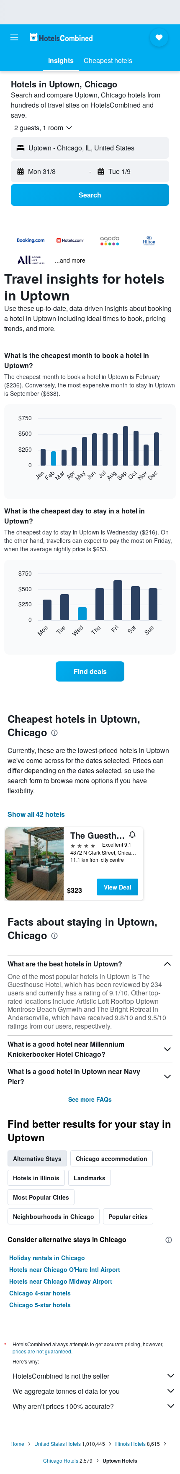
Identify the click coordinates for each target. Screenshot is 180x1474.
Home (17, 1443)
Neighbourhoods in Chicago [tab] (53, 1216)
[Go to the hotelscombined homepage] (61, 37)
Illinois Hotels (130, 1443)
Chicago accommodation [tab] (111, 1158)
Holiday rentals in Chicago (47, 1257)
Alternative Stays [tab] (37, 1158)
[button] (14, 37)
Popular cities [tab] (128, 1216)
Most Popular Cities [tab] (41, 1197)
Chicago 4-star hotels (40, 1293)
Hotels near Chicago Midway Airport (60, 1281)
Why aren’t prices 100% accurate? (63, 1406)
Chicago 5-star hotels (40, 1304)
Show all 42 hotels (36, 814)
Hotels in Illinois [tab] (36, 1178)
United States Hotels (57, 1443)
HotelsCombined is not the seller (61, 1376)
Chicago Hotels (60, 1460)
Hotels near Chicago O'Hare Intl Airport (64, 1269)
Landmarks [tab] (89, 1178)
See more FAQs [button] (90, 1099)
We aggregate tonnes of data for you (66, 1391)
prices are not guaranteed (42, 1351)
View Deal (117, 887)
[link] (90, 671)
